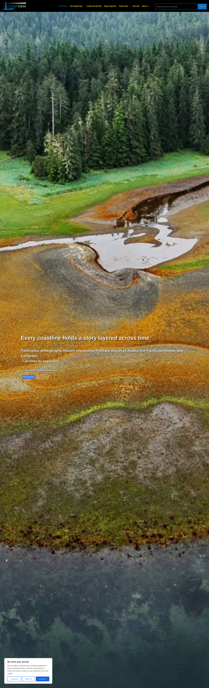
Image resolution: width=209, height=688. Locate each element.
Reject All (28, 679)
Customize (14, 679)
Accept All (42, 679)
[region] (28, 671)
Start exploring (28, 377)
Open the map (42, 377)
